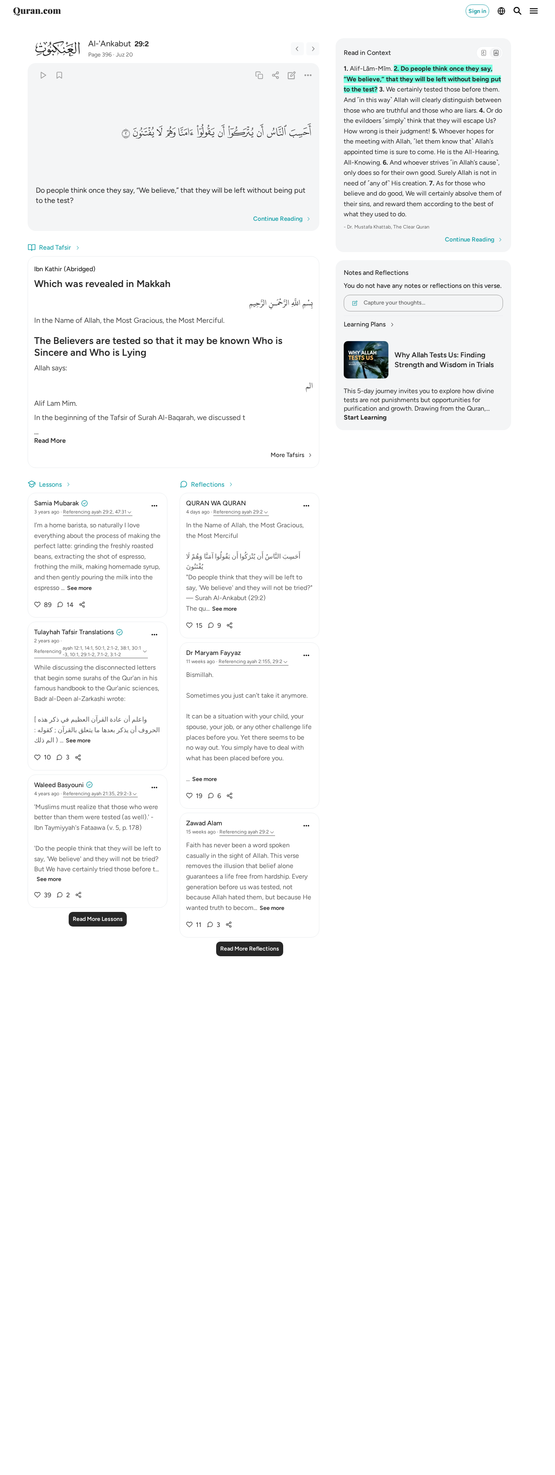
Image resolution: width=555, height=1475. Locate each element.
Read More (50, 440)
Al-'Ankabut (109, 43)
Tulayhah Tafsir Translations (74, 632)
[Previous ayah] (297, 48)
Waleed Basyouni (59, 785)
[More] (308, 75)
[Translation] (496, 53)
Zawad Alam (204, 823)
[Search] (517, 11)
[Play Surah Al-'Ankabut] (43, 75)
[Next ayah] (312, 48)
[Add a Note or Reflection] (292, 75)
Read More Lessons (98, 919)
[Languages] (501, 11)
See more (79, 588)
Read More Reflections (249, 948)
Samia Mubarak (56, 503)
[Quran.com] (37, 11)
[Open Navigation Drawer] (534, 11)
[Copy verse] (259, 75)
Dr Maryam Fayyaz (213, 653)
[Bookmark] (59, 75)
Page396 (100, 54)
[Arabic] (483, 53)
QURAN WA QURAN (216, 503)
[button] (300, 132)
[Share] (275, 75)
